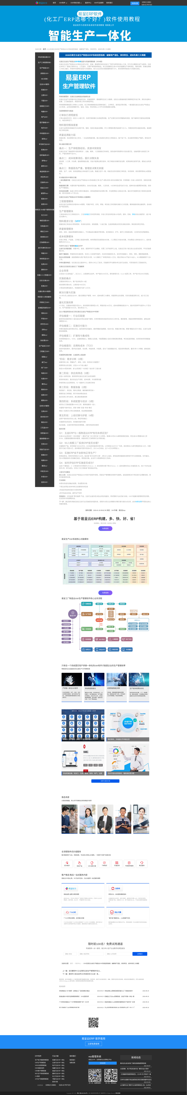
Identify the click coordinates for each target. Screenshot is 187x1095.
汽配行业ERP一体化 (58, 1079)
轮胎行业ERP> (45, 449)
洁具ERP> (44, 411)
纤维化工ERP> (45, 302)
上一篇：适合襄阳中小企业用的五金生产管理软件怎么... (82, 971)
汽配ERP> (44, 101)
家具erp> (45, 139)
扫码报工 (87, 214)
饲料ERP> (44, 313)
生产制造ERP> (45, 68)
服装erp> (45, 335)
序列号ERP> (44, 324)
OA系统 (37, 1076)
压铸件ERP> (44, 182)
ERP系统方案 (75, 3)
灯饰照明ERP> (45, 242)
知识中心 (78, 963)
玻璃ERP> (44, 455)
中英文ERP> (44, 471)
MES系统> (44, 79)
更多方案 (55, 1081)
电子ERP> (44, 128)
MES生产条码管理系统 (42, 1073)
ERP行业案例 (98, 3)
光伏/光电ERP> (44, 280)
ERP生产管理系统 (40, 1062)
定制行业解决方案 (105, 781)
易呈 (76, 246)
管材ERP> (44, 389)
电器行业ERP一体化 (58, 1068)
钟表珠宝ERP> (45, 259)
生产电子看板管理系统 (42, 1060)
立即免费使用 (93, 1044)
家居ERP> (44, 204)
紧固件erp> (44, 193)
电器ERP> (44, 111)
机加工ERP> (44, 188)
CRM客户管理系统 (40, 1071)
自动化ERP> (44, 417)
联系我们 (109, 3)
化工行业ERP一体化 (58, 1076)
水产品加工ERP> (44, 346)
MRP (78, 221)
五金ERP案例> (45, 84)
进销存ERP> (44, 73)
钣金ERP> (44, 199)
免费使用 (105, 528)
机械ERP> (44, 90)
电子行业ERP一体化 (58, 1065)
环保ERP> (44, 319)
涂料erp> (45, 329)
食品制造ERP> (45, 171)
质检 (133, 214)
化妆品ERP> (44, 226)
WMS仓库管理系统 (40, 1065)
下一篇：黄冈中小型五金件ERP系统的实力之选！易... (81, 974)
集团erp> (45, 466)
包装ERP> (44, 378)
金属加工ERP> (45, 106)
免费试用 (135, 3)
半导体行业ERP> (44, 144)
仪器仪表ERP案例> (44, 291)
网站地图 (118, 1093)
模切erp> (45, 384)
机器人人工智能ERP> (44, 275)
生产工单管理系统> (44, 62)
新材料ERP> (44, 237)
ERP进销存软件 (39, 1068)
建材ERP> (44, 269)
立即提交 (140, 954)
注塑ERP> (44, 95)
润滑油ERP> (44, 433)
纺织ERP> (44, 482)
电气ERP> (44, 117)
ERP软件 (62, 3)
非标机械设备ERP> (44, 57)
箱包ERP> (44, 422)
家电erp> (45, 160)
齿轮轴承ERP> (45, 155)
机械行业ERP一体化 (58, 1060)
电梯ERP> (44, 460)
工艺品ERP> (44, 428)
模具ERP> (44, 400)
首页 (54, 3)
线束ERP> (44, 395)
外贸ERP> (44, 477)
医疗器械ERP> (45, 122)
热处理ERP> (44, 340)
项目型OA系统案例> (45, 297)
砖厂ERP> (44, 368)
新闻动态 (136, 1057)
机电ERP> (44, 150)
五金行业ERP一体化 (58, 1062)
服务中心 (88, 3)
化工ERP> (44, 215)
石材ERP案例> (45, 406)
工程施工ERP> (45, 351)
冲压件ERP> (44, 177)
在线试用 (102, 1063)
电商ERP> (44, 373)
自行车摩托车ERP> (44, 248)
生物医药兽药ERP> (44, 308)
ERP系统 (78, 61)
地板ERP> (44, 253)
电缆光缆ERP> (45, 220)
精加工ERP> (44, 231)
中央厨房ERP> (45, 133)
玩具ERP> (44, 264)
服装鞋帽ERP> (45, 438)
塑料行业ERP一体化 (58, 1073)
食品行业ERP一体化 (58, 1071)
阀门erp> (45, 362)
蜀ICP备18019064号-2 (82, 1093)
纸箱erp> (45, 357)
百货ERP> (44, 444)
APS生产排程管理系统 (41, 1079)
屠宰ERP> (44, 166)
